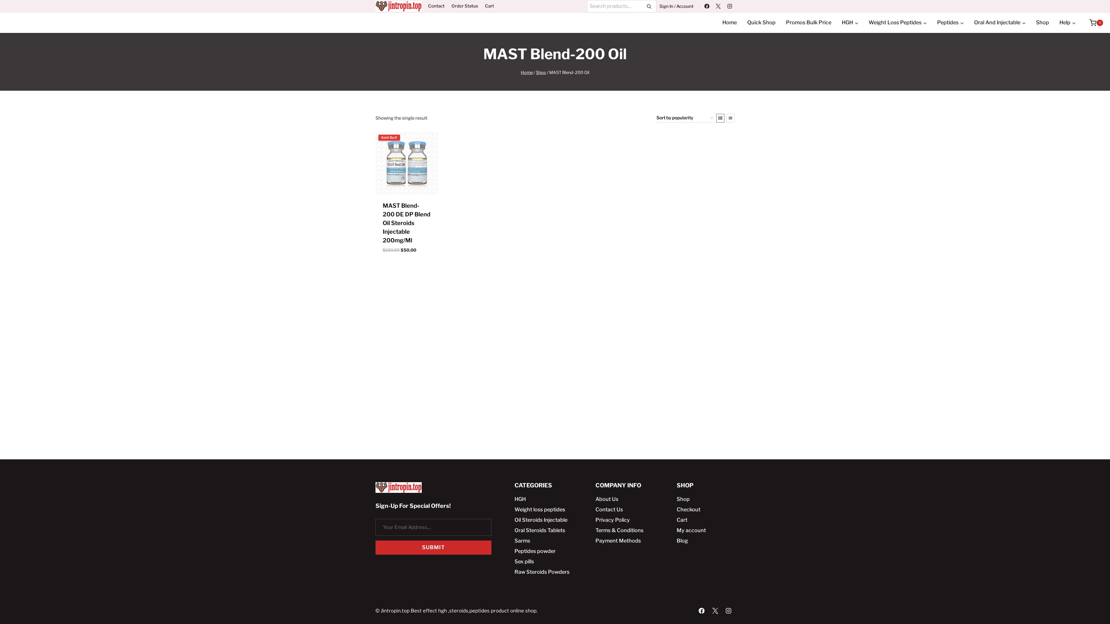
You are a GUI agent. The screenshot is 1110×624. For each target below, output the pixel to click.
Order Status (465, 6)
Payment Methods (618, 541)
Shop (1042, 22)
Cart (489, 6)
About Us (606, 499)
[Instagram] (730, 6)
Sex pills (524, 561)
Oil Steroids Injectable (541, 520)
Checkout (688, 509)
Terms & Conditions (619, 530)
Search (650, 6)
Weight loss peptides (540, 509)
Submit (433, 547)
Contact (436, 6)
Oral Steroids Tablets (540, 530)
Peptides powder (535, 551)
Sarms (522, 541)
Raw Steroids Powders (542, 572)
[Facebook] (707, 6)
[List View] (730, 118)
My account (691, 530)
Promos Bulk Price (808, 22)
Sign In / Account (676, 6)
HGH (520, 499)
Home (729, 22)
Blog (682, 541)
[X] (718, 6)
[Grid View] (720, 118)
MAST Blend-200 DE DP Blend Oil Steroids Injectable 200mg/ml (406, 223)
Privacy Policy (612, 520)
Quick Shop (761, 22)
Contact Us (609, 509)
